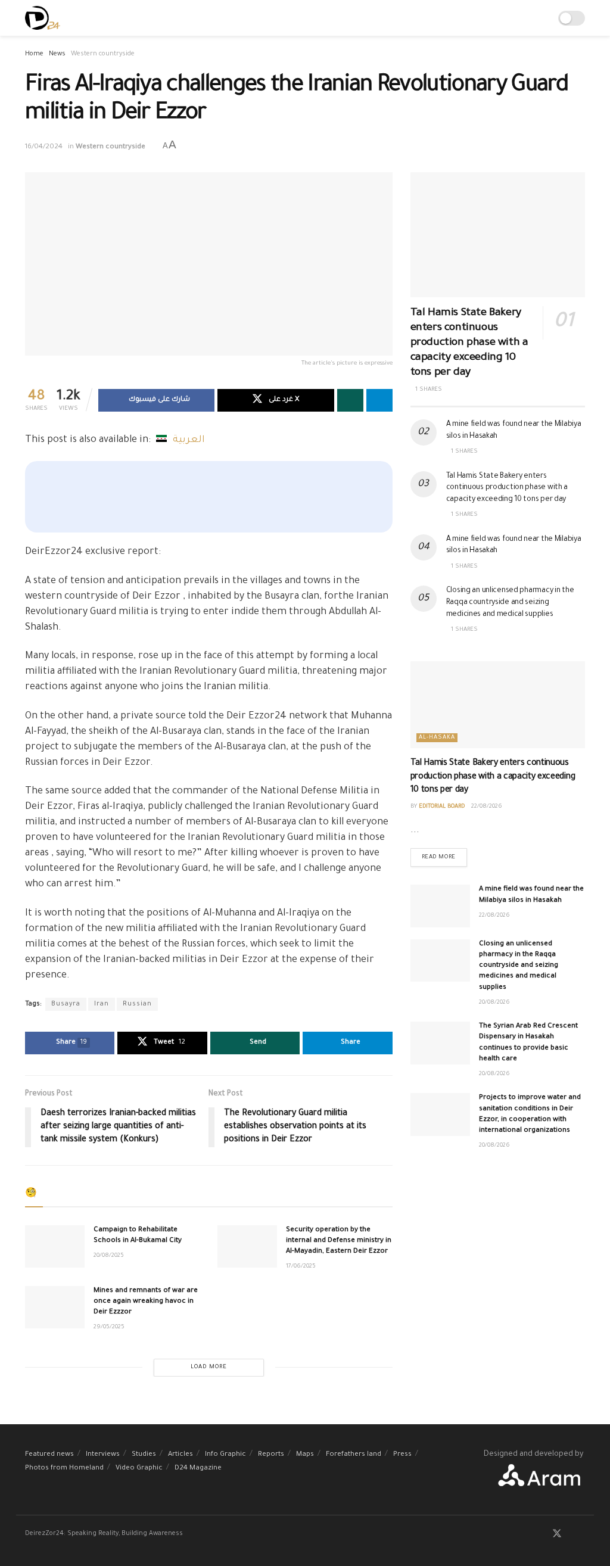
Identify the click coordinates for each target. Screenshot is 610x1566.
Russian (137, 1004)
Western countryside (103, 54)
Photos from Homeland (64, 1468)
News (57, 54)
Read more (444, 854)
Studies (144, 1455)
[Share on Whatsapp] (350, 400)
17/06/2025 (301, 1266)
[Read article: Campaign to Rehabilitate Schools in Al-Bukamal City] (55, 1246)
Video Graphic (139, 1468)
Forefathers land (353, 1455)
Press (402, 1455)
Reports (271, 1455)
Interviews (103, 1455)
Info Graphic (225, 1455)
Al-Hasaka (437, 737)
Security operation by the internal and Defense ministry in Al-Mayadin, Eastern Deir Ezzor (338, 1241)
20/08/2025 (109, 1256)
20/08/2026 (494, 1003)
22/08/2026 (486, 807)
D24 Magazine (198, 1468)
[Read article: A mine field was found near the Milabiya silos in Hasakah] (440, 906)
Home (34, 54)
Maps (305, 1455)
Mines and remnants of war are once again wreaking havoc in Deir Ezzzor (146, 1301)
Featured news (49, 1455)
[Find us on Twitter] (557, 1535)
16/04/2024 (44, 147)
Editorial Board (442, 807)
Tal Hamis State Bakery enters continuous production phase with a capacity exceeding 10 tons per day (469, 343)
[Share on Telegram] (379, 400)
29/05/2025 (109, 1327)
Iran (101, 1004)
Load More (209, 1367)
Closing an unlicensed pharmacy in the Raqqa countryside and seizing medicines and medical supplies (510, 602)
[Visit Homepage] (42, 18)
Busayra (65, 1004)
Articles (180, 1455)
